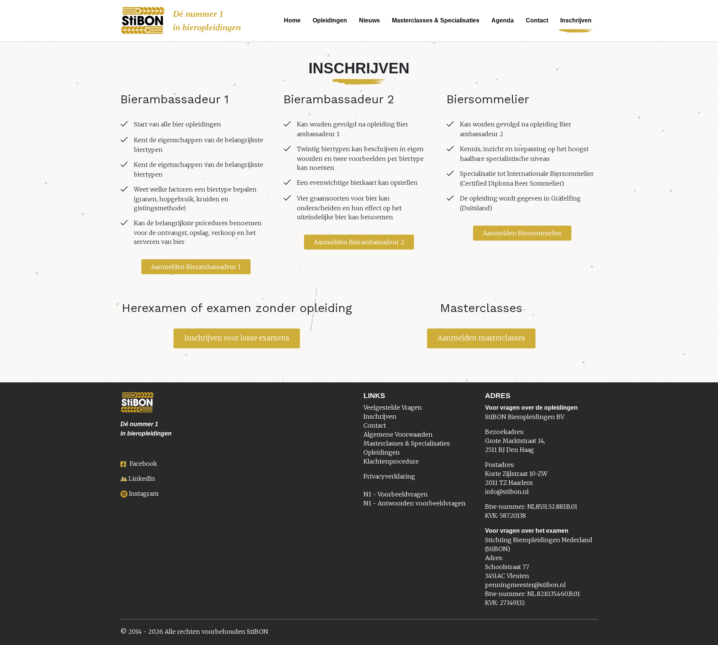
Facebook (143, 463)
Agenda (502, 20)
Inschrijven (576, 20)
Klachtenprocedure (391, 461)
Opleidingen (330, 20)
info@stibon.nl (507, 491)
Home (292, 20)
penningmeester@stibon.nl (525, 585)
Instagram (144, 493)
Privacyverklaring (389, 476)
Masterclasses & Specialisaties (435, 20)
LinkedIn (142, 478)
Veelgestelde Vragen (392, 407)
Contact (537, 20)
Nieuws (369, 20)
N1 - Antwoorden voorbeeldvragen (414, 503)
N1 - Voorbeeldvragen (395, 494)
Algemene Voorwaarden (398, 434)
